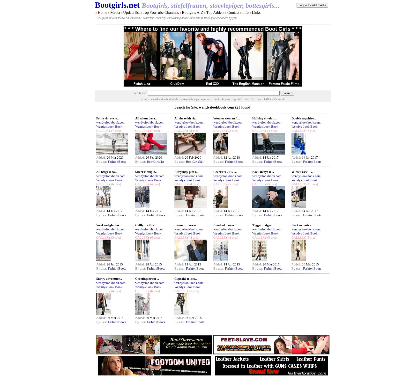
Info (245, 12)
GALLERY (103, 130)
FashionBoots (117, 161)
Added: (101, 157)
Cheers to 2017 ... (225, 172)
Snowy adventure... (109, 278)
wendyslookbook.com (110, 122)
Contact (233, 12)
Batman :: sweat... (186, 225)
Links (256, 12)
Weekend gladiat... (108, 225)
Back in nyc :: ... (263, 172)
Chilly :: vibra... (146, 225)
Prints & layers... (107, 118)
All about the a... (146, 118)
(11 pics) (312, 184)
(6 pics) (116, 184)
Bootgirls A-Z (192, 12)
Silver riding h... (146, 172)
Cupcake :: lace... (185, 278)
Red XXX (212, 84)
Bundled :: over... (224, 225)
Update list (131, 12)
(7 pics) (116, 130)
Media (115, 12)
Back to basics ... (302, 225)
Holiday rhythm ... (264, 118)
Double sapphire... (303, 118)
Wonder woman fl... (226, 118)
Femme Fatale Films (284, 84)
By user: (102, 161)
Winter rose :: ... (302, 172)
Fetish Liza (142, 84)
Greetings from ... (147, 278)
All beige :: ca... (106, 172)
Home (102, 12)
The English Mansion (248, 84)
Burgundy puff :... (186, 172)
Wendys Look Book (109, 126)
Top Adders (215, 12)
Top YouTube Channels (161, 12)
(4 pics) (272, 130)
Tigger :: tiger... (263, 225)
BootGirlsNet (155, 161)
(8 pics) (194, 130)
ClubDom (177, 84)
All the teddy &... (185, 118)
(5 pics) (233, 130)
